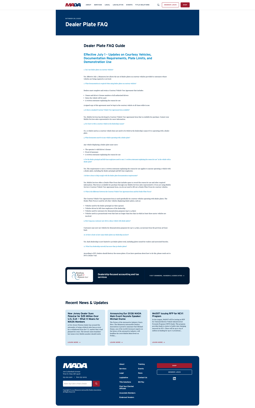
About (88, 5)
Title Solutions (142, 5)
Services (98, 5)
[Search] (96, 384)
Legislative (118, 5)
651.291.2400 (67, 377)
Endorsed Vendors (126, 397)
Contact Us (142, 378)
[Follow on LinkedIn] (174, 378)
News (140, 373)
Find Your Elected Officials (126, 387)
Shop (185, 5)
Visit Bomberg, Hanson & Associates (166, 275)
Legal (107, 5)
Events (129, 5)
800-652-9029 (81, 377)
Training (141, 364)
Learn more (73, 342)
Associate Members (127, 393)
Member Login (170, 5)
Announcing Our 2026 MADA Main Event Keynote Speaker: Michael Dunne (125, 316)
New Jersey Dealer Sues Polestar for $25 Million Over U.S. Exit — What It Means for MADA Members (83, 317)
